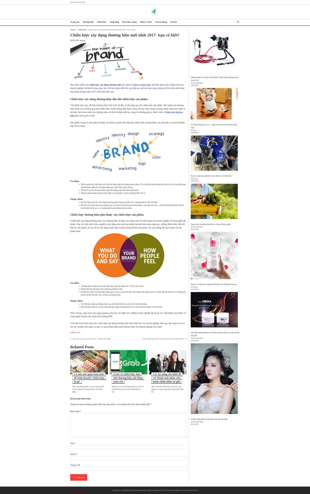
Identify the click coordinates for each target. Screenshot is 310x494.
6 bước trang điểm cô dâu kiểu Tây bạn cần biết (209, 419)
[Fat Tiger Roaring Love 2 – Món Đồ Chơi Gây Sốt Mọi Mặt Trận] (214, 104)
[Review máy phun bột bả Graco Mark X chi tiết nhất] (214, 153)
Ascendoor (177, 490)
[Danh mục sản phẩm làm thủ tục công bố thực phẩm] (214, 202)
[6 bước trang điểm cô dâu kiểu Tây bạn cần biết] (214, 379)
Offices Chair (146, 22)
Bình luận (75, 411)
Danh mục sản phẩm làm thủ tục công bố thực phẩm (211, 224)
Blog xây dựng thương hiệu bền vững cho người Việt (143, 490)
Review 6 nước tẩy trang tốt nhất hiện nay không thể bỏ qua (214, 284)
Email (74, 454)
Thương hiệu (88, 22)
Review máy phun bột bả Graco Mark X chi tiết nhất (211, 176)
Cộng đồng (114, 22)
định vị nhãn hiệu (142, 84)
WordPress (194, 490)
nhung (82, 40)
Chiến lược (101, 22)
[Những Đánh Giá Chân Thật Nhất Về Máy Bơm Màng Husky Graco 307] (214, 51)
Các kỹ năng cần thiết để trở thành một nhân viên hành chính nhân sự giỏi (167, 378)
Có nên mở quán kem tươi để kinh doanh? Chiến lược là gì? (89, 378)
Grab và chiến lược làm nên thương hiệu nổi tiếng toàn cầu (127, 378)
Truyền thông (161, 22)
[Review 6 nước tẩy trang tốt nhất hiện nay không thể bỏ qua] (214, 256)
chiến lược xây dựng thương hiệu (98, 313)
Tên (73, 443)
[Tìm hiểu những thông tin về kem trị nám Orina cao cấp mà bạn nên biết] (214, 310)
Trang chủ (74, 22)
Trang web (75, 465)
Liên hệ (173, 22)
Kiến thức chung (129, 22)
